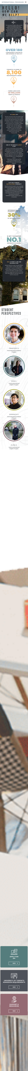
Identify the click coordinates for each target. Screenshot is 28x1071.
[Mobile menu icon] (26, 2)
